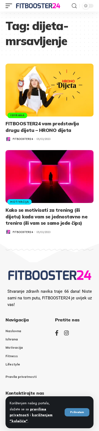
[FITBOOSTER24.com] (38, 6)
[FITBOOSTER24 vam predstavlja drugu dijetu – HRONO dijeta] (50, 90)
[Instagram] (66, 333)
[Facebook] (56, 333)
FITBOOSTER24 (23, 139)
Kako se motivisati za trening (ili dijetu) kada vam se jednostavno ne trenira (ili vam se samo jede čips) (46, 216)
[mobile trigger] (10, 6)
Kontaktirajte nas (25, 393)
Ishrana (17, 115)
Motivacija (19, 202)
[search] (74, 6)
